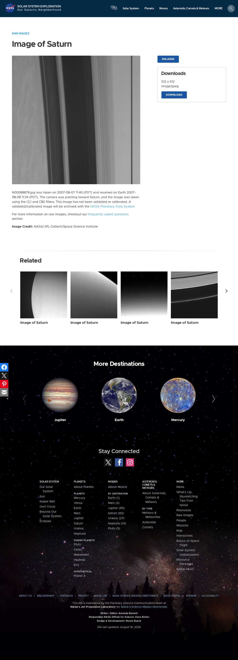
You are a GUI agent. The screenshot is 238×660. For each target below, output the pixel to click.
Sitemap (191, 596)
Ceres (78, 549)
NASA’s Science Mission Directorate (144, 607)
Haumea (79, 559)
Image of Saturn (34, 323)
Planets (79, 481)
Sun (42, 496)
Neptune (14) (117, 523)
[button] (218, 8)
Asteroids (149, 522)
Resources (183, 510)
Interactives (184, 535)
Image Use (100, 596)
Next (226, 291)
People (181, 520)
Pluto (77, 544)
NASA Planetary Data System (112, 206)
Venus (78, 502)
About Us (25, 596)
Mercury (178, 420)
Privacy (83, 596)
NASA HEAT (185, 569)
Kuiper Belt (47, 501)
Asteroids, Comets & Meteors (149, 484)
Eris (76, 564)
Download (174, 95)
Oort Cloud (47, 506)
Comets (147, 527)
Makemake (81, 554)
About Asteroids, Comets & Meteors (154, 498)
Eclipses (45, 521)
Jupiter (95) (116, 508)
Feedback (66, 596)
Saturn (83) (116, 513)
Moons (113, 481)
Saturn (78, 523)
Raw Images (20, 33)
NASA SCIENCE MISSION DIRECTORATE (135, 596)
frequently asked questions (108, 214)
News (180, 486)
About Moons (117, 486)
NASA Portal (172, 596)
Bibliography (46, 596)
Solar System (49, 481)
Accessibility (210, 596)
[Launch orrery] (114, 9)
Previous (11, 291)
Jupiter (60, 420)
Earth (119, 420)
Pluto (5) (114, 528)
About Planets (84, 486)
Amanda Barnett (128, 613)
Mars (77, 513)
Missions (182, 525)
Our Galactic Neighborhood (39, 10)
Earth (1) (114, 497)
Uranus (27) (116, 518)
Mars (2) (114, 502)
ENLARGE (168, 59)
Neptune (80, 533)
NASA (11, 8)
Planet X (80, 575)
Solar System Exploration (39, 5)
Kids (179, 530)
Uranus (79, 528)
